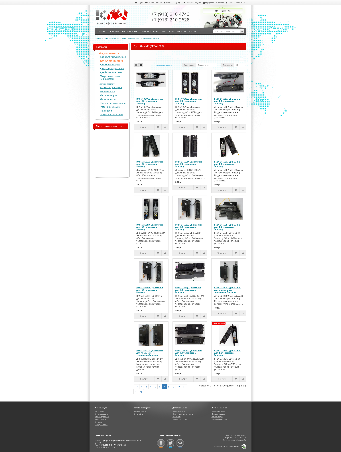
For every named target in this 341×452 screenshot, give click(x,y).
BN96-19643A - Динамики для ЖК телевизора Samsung (188, 101)
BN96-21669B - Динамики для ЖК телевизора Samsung (227, 226)
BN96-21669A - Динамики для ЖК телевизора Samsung (188, 226)
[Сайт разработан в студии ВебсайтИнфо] (243, 446)
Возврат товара (140, 411)
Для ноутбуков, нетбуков (113, 56)
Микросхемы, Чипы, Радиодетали (110, 77)
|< (136, 386)
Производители (178, 411)
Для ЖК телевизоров (130, 38)
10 (178, 386)
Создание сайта (220, 446)
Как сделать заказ (102, 414)
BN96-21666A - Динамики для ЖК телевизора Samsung (227, 101)
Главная (98, 38)
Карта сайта (138, 414)
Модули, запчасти (111, 38)
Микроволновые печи (111, 114)
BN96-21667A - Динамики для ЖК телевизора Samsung (149, 163)
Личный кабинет (218, 411)
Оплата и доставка (102, 416)
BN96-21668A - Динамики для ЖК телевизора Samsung (227, 163)
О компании (99, 411)
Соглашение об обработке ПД (234, 440)
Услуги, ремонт (107, 83)
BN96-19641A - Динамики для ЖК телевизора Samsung (149, 101)
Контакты (98, 422)
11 (184, 386)
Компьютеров (107, 91)
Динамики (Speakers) (150, 38)
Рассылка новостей (219, 419)
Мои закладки (217, 416)
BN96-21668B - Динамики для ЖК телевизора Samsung (149, 226)
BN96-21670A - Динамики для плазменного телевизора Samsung (227, 289)
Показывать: (228, 65)
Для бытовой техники (111, 72)
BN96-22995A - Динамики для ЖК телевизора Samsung (188, 352)
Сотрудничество (101, 424)
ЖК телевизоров (108, 95)
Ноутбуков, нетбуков (111, 87)
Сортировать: (189, 65)
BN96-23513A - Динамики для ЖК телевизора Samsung (227, 352)
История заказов (218, 414)
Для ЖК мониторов (110, 64)
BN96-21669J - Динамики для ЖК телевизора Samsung (188, 289)
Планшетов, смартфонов (113, 103)
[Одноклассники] (161, 443)
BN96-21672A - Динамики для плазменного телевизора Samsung (149, 352)
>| (141, 391)
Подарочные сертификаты (182, 414)
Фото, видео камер (110, 106)
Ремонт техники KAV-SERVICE (235, 435)
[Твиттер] (170, 443)
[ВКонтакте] (180, 443)
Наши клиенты (100, 419)
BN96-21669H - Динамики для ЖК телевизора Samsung (149, 289)
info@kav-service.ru (107, 447)
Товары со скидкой (179, 419)
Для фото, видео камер (112, 68)
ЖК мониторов (107, 99)
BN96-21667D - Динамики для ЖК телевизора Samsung (188, 163)
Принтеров (106, 110)
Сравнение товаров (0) (164, 65)
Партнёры (176, 416)
